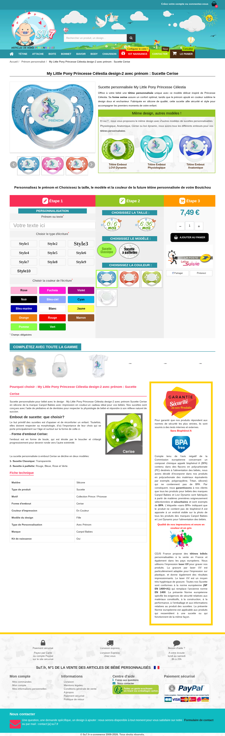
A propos (69, 690)
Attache (38, 53)
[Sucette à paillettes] (129, 251)
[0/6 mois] (112, 224)
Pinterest (201, 273)
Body (94, 53)
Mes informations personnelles (29, 687)
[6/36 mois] (147, 224)
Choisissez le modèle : (130, 238)
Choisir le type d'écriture (52, 234)
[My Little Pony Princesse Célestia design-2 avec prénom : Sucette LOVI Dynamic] (117, 149)
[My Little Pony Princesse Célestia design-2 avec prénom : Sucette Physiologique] (156, 149)
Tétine (22, 53)
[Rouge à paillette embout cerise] (129, 279)
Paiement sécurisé (74, 694)
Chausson (109, 53)
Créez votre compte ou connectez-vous (184, 3)
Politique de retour (74, 697)
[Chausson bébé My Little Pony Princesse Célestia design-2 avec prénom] (25, 365)
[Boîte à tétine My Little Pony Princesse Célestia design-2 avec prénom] (60, 365)
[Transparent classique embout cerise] (106, 298)
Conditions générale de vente (80, 687)
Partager (178, 273)
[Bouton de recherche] (131, 38)
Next (91, 164)
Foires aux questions (127, 678)
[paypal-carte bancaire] (187, 692)
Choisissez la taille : (130, 212)
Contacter (160, 53)
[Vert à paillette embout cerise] (151, 279)
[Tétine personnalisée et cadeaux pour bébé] (11, 53)
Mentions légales (73, 683)
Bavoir (81, 53)
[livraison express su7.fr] (189, 256)
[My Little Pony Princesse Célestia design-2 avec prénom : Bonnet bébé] (130, 359)
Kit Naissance (137, 53)
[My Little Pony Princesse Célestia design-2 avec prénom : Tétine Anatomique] (195, 149)
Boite (52, 53)
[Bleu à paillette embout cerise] (106, 279)
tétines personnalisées (112, 130)
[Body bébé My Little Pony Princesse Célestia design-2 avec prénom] (95, 365)
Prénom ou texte (52, 216)
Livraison (69, 680)
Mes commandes (21, 680)
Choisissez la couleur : (130, 265)
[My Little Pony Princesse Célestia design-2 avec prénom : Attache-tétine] (200, 359)
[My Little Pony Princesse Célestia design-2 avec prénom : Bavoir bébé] (165, 359)
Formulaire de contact (198, 718)
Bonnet (66, 53)
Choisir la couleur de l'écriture (53, 280)
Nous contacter (125, 681)
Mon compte (19, 683)
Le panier (186, 53)
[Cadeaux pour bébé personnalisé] (33, 30)
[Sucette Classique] (106, 250)
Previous (13, 164)
